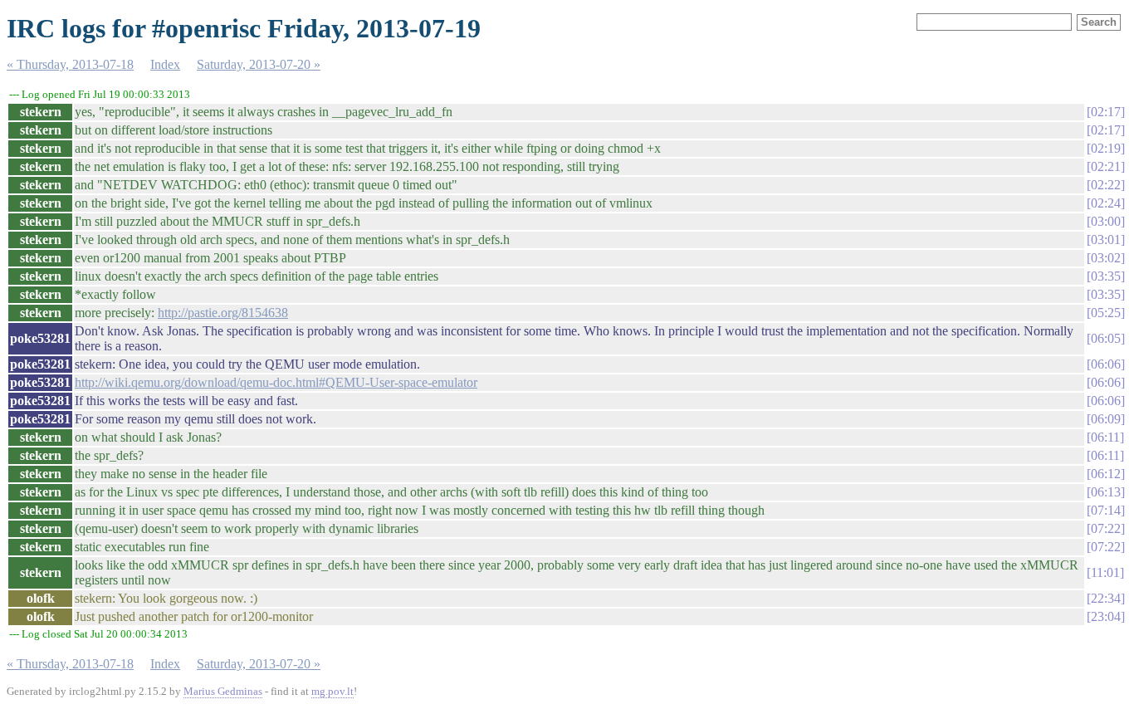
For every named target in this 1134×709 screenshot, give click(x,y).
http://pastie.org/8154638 (223, 313)
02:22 (1106, 185)
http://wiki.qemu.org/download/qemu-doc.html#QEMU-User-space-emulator (276, 382)
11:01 (1105, 572)
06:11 (1105, 437)
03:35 (1106, 276)
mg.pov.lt (332, 691)
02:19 (1106, 148)
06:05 (1106, 338)
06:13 (1106, 492)
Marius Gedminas (222, 691)
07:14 (1106, 510)
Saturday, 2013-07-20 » (258, 64)
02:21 (1106, 166)
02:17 (1106, 112)
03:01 (1106, 239)
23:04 (1106, 616)
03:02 (1106, 258)
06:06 (1106, 364)
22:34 (1106, 598)
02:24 (1106, 203)
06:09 (1106, 419)
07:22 (1106, 528)
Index (165, 64)
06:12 (1106, 474)
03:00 (1106, 221)
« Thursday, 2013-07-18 (70, 64)
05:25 (1106, 313)
